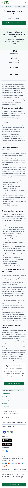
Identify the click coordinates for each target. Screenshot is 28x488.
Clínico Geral (6, 397)
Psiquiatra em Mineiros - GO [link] (20, 6)
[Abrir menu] (2, 2)
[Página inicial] (2, 6)
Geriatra (4, 403)
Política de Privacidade (11, 478)
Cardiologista (6, 393)
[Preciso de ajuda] (25, 2)
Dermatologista (6, 400)
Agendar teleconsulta (15, 23)
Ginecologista (6, 406)
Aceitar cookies (14, 485)
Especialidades (9, 6)
